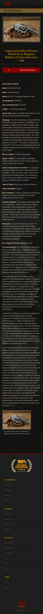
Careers (7, 519)
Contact (7, 529)
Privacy (7, 587)
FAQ (6, 563)
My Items (8, 490)
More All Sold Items (27, 70)
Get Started (9, 543)
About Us (8, 514)
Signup (7, 495)
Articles (7, 524)
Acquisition (9, 553)
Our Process (9, 548)
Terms (7, 582)
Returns (7, 568)
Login (7, 500)
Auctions (8, 485)
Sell (6, 558)
